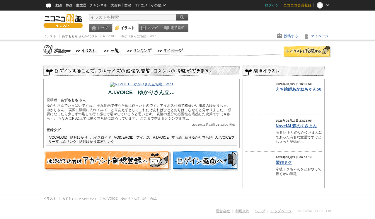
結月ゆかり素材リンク (96, 142)
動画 (58, 5)
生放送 (81, 5)
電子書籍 (178, 28)
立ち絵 (176, 137)
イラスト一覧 (113, 51)
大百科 (115, 5)
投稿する (291, 36)
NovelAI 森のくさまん (296, 125)
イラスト (128, 28)
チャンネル (98, 5)
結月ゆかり (79, 137)
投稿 (307, 52)
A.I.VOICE (161, 137)
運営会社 (223, 211)
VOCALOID (58, 137)
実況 (127, 5)
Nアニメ (141, 5)
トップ (102, 28)
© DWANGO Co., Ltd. (315, 211)
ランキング (139, 51)
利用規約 (242, 211)
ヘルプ (260, 211)
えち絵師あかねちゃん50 (298, 89)
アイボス (143, 137)
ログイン (272, 5)
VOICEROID (124, 137)
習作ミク (284, 162)
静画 (69, 5)
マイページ (319, 36)
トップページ (281, 211)
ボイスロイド (100, 137)
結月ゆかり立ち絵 (199, 137)
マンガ (152, 28)
